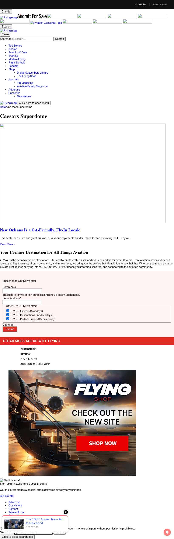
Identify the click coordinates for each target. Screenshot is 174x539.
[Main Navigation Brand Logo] (8, 30)
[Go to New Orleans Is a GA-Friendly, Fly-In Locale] (87, 174)
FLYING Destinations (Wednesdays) (31, 315)
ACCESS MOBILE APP (35, 364)
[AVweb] (92, 17)
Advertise (14, 502)
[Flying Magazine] (8, 17)
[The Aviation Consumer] (46, 22)
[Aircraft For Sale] (32, 17)
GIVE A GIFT (28, 359)
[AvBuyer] (123, 17)
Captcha (8, 324)
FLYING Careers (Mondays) (26, 311)
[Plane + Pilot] (15, 22)
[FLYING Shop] (137, 22)
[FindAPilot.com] (108, 22)
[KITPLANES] (152, 17)
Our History (15, 505)
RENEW (25, 354)
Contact (13, 508)
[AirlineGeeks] (62, 17)
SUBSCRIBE (28, 349)
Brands (6, 11)
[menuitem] (91, 45)
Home (3, 107)
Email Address (12, 298)
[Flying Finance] (78, 22)
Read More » (7, 244)
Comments (9, 287)
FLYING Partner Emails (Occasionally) (33, 319)
